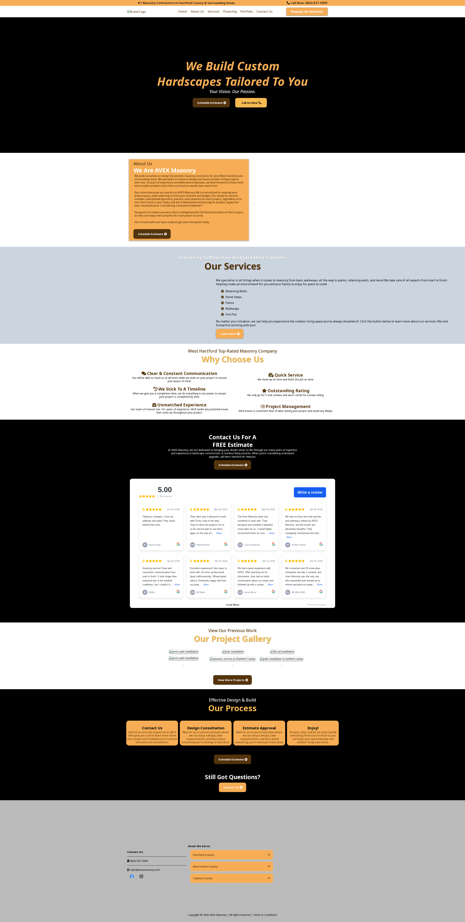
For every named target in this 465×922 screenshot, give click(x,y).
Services (213, 11)
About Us (197, 11)
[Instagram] (141, 876)
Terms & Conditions (265, 915)
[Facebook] (132, 876)
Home (182, 11)
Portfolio (246, 11)
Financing (230, 11)
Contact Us (264, 11)
